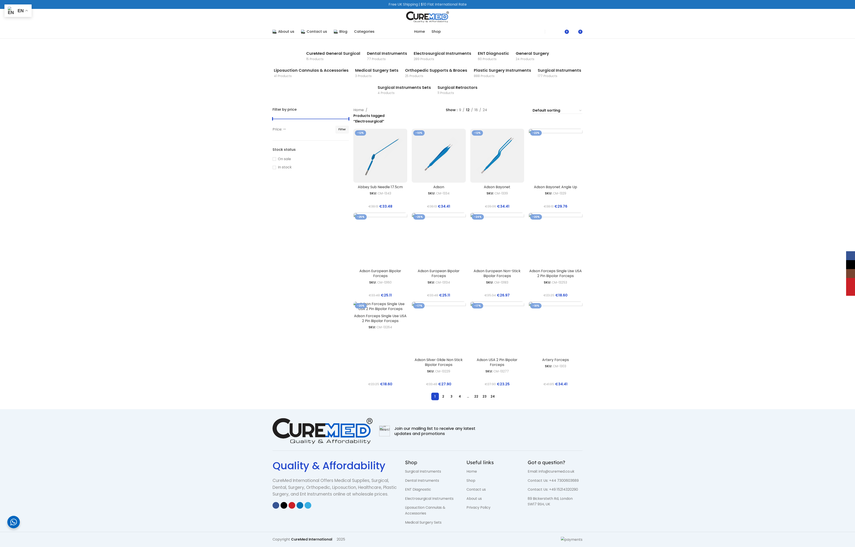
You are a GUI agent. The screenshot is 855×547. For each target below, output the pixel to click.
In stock (285, 167)
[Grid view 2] (506, 110)
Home (358, 109)
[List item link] (432, 471)
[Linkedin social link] (300, 505)
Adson (438, 187)
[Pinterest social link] (292, 505)
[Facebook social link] (276, 505)
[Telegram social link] (308, 505)
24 (493, 396)
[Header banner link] (421, 4)
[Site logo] (427, 16)
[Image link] (323, 430)
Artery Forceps (555, 359)
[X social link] (284, 505)
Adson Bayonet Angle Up (555, 187)
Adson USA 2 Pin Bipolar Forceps (497, 362)
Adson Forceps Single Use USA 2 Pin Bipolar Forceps (555, 273)
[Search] (536, 31)
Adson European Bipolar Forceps (380, 273)
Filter (342, 129)
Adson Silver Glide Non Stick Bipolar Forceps (439, 362)
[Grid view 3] (514, 110)
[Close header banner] (849, 4)
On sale (284, 159)
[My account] (554, 31)
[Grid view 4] (522, 110)
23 (484, 396)
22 (476, 396)
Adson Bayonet (497, 187)
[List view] (498, 110)
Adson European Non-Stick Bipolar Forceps (497, 273)
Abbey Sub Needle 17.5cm (380, 187)
